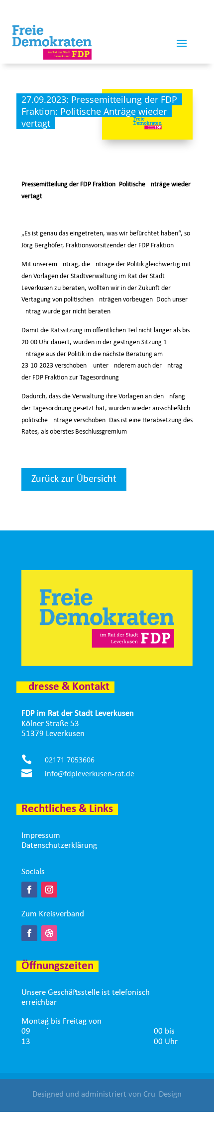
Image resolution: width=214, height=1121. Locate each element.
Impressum (40, 835)
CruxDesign (162, 1094)
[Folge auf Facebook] (29, 889)
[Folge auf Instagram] (49, 889)
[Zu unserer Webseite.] (49, 933)
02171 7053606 (70, 759)
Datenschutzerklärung (59, 845)
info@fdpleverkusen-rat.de (89, 773)
